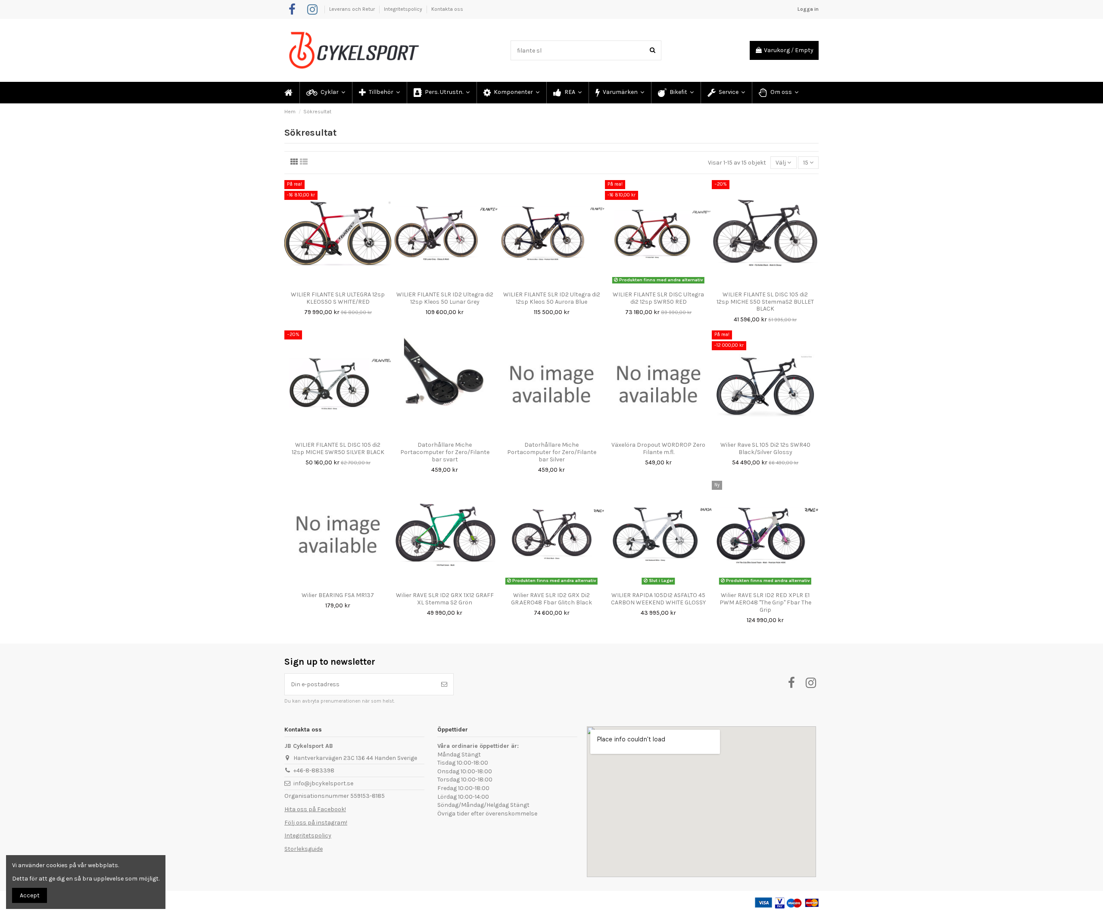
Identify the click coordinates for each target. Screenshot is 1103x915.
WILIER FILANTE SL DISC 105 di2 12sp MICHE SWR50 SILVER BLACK (338, 448)
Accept (30, 895)
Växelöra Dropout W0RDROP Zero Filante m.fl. (658, 448)
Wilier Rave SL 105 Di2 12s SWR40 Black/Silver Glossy (765, 448)
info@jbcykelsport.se (323, 783)
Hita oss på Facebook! (315, 809)
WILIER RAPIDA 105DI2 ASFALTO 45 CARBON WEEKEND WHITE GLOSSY (658, 598)
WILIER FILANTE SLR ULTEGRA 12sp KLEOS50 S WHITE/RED (338, 298)
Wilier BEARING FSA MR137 (338, 595)
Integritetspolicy (404, 9)
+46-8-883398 (313, 770)
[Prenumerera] (444, 684)
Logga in (808, 9)
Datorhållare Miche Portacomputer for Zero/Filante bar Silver (551, 452)
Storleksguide (303, 849)
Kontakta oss (447, 9)
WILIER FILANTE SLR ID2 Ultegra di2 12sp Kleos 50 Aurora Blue (551, 298)
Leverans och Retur (352, 9)
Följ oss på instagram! (315, 822)
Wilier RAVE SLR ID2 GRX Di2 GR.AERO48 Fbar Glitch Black (551, 598)
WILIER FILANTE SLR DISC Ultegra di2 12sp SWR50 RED (658, 298)
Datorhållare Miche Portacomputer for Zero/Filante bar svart (444, 452)
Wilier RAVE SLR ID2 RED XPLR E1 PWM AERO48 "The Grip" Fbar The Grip (765, 602)
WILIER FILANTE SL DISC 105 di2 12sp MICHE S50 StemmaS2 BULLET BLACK (765, 302)
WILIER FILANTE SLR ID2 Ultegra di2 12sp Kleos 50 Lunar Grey (444, 298)
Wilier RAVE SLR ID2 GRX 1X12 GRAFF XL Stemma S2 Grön (445, 598)
